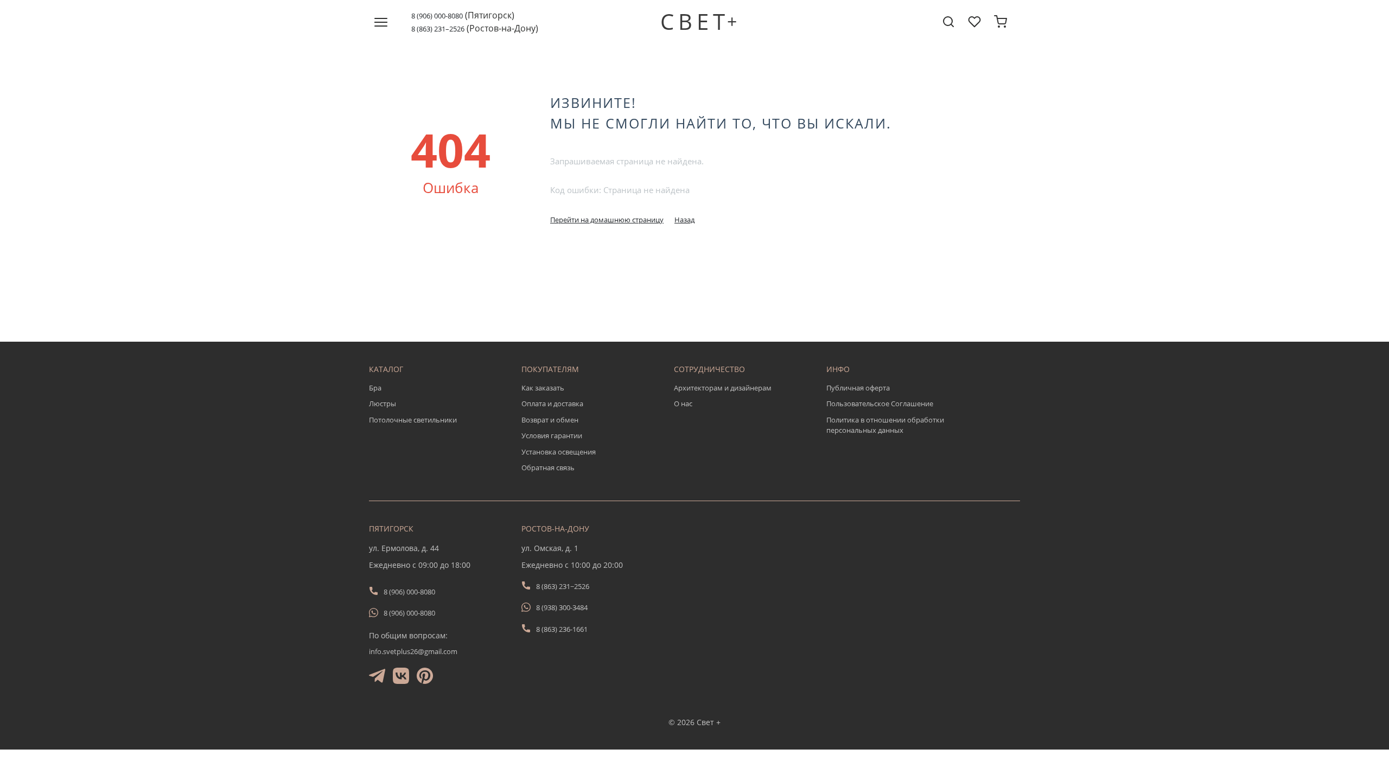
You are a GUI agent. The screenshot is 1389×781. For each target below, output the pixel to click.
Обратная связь (548, 467)
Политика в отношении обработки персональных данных (885, 425)
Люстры (382, 403)
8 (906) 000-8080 (437, 16)
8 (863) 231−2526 (562, 586)
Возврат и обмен (549, 420)
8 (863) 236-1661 (562, 629)
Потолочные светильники (413, 420)
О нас (683, 403)
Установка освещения (558, 452)
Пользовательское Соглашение (879, 403)
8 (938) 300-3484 (562, 607)
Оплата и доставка (552, 403)
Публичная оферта (858, 388)
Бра (375, 388)
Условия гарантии (551, 435)
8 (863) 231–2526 (437, 29)
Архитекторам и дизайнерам (723, 388)
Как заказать (542, 388)
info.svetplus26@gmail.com (413, 651)
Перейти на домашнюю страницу (607, 220)
